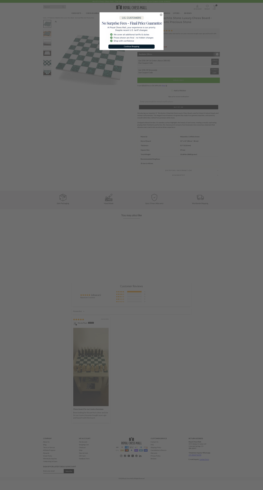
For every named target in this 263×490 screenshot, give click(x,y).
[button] (161, 15)
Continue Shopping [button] (131, 46)
